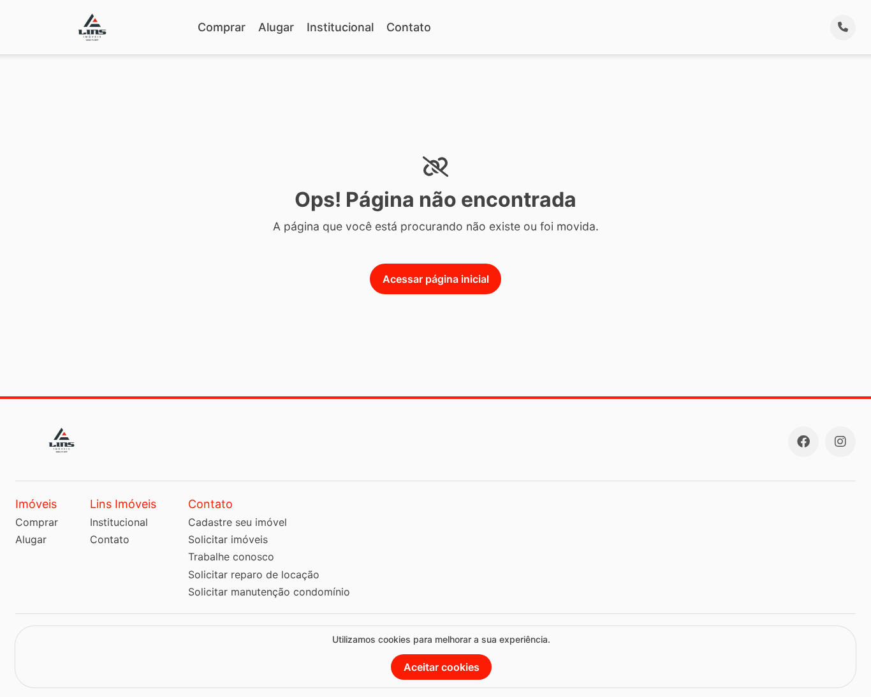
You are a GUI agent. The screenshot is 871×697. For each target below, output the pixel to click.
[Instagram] (840, 441)
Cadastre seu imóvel (237, 522)
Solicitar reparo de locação (253, 574)
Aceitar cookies (441, 667)
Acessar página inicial (436, 279)
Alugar (276, 27)
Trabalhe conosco (231, 556)
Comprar (221, 27)
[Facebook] (803, 441)
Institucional (340, 27)
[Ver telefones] (843, 27)
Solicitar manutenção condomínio (269, 591)
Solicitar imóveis (228, 539)
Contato (408, 27)
